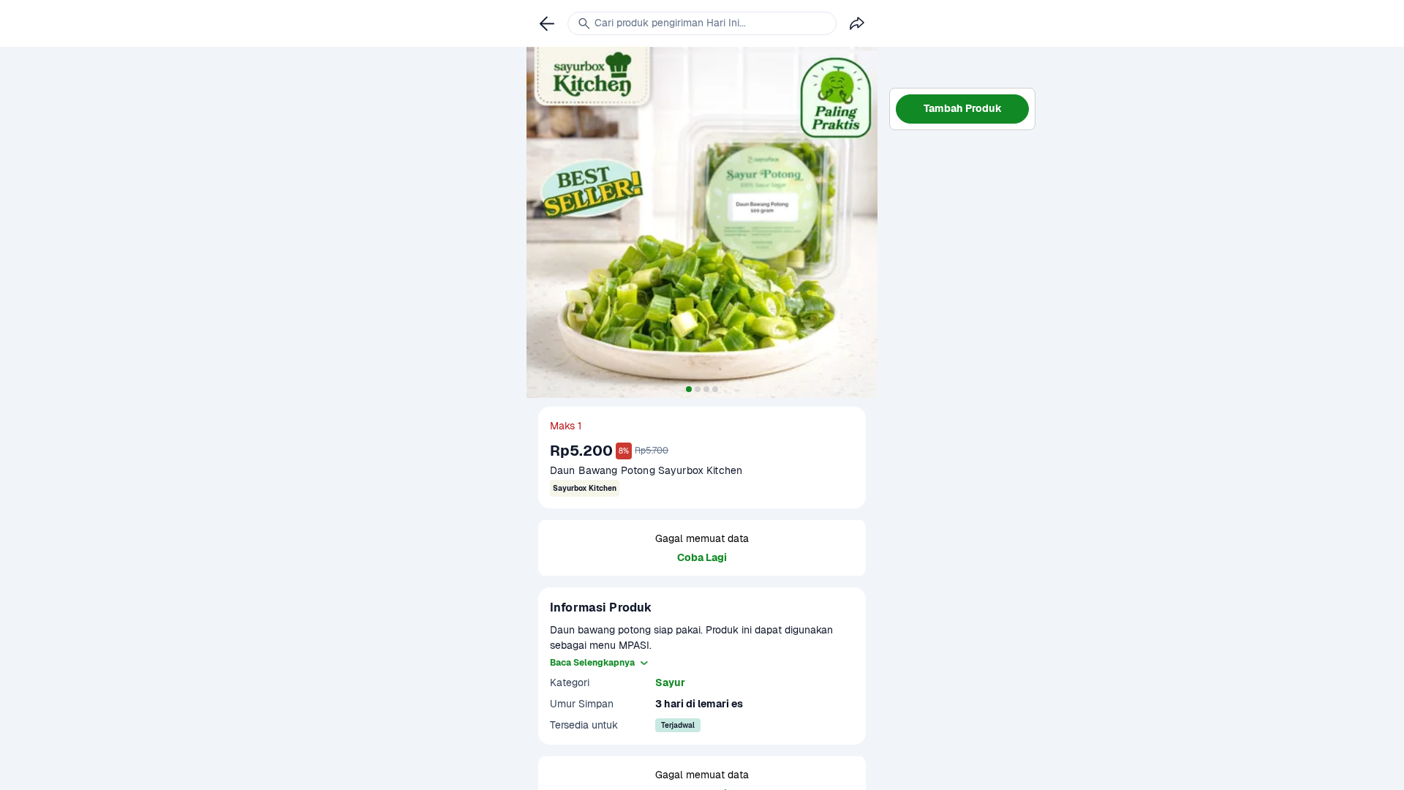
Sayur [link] (670, 682)
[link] (547, 23)
